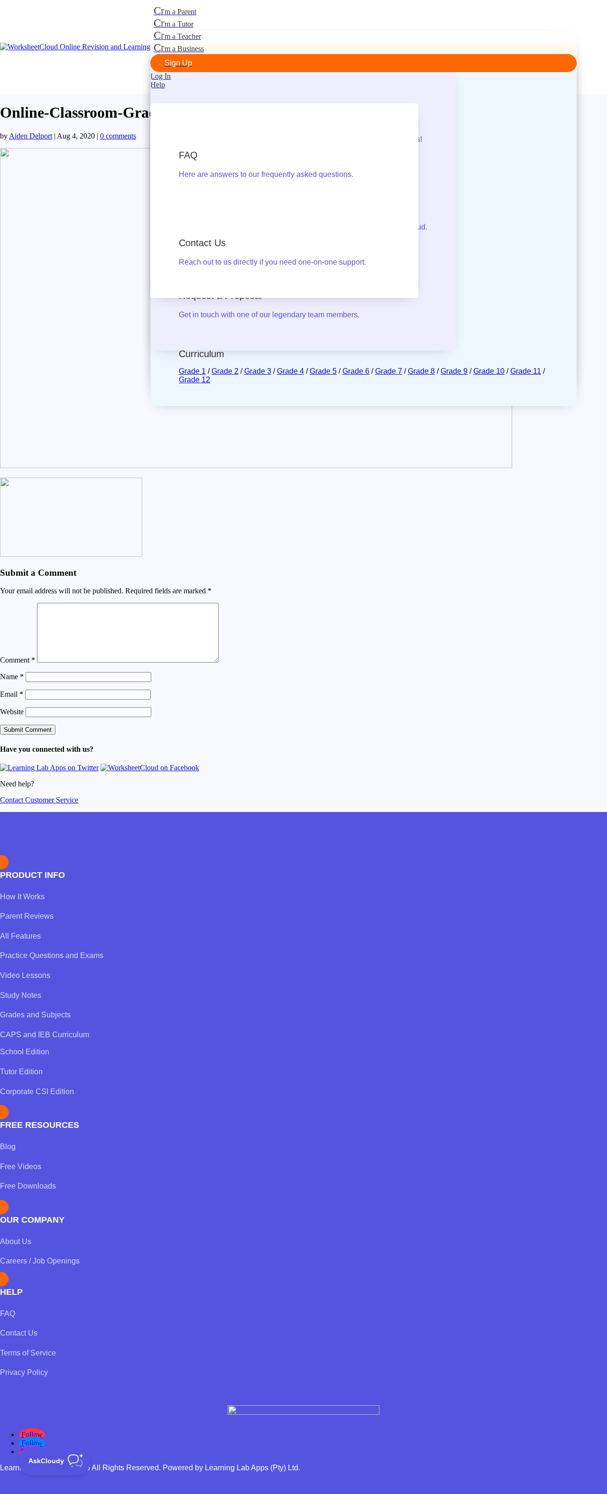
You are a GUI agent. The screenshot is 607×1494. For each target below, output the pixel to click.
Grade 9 (454, 371)
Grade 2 (225, 371)
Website (12, 712)
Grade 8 (421, 371)
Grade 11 (525, 371)
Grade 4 (290, 371)
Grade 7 (388, 371)
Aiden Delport (30, 136)
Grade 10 (489, 371)
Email (11, 694)
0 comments (118, 136)
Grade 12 (194, 380)
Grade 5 (323, 371)
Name (12, 677)
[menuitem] (363, 11)
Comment (17, 660)
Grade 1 (192, 371)
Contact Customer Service (39, 800)
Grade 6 (355, 371)
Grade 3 (257, 371)
